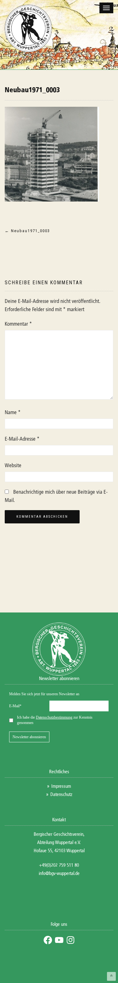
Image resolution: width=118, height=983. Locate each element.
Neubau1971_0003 (32, 90)
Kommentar (18, 324)
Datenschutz (61, 794)
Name (13, 412)
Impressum (61, 786)
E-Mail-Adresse (22, 439)
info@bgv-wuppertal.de (59, 873)
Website (13, 465)
